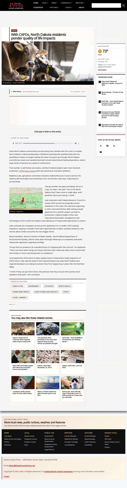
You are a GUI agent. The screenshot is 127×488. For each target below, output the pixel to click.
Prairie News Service (21, 292)
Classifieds (38, 7)
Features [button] (53, 7)
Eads (26, 445)
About (81, 7)
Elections (7, 445)
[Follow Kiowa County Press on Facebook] (107, 146)
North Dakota (64, 286)
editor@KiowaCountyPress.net (22, 465)
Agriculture (18, 286)
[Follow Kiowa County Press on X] (100, 146)
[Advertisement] (48, 111)
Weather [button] (79, 3)
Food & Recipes (90, 436)
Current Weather (70, 436)
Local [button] (44, 3)
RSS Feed (108, 439)
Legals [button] (68, 7)
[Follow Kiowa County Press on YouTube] (100, 152)
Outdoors (49, 286)
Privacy (107, 447)
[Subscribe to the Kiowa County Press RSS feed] (114, 146)
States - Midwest (19, 297)
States (66, 292)
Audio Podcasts (90, 442)
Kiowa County (29, 436)
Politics (6, 442)
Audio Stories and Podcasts (46, 292)
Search (107, 436)
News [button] (54, 3)
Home (35, 3)
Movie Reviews (90, 439)
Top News (7, 436)
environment (33, 286)
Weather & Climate (71, 439)
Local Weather (70, 445)
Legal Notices (49, 449)
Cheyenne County (30, 439)
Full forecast (102, 70)
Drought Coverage (71, 442)
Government (48, 436)
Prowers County (30, 442)
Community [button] (66, 3)
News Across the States (12, 439)
